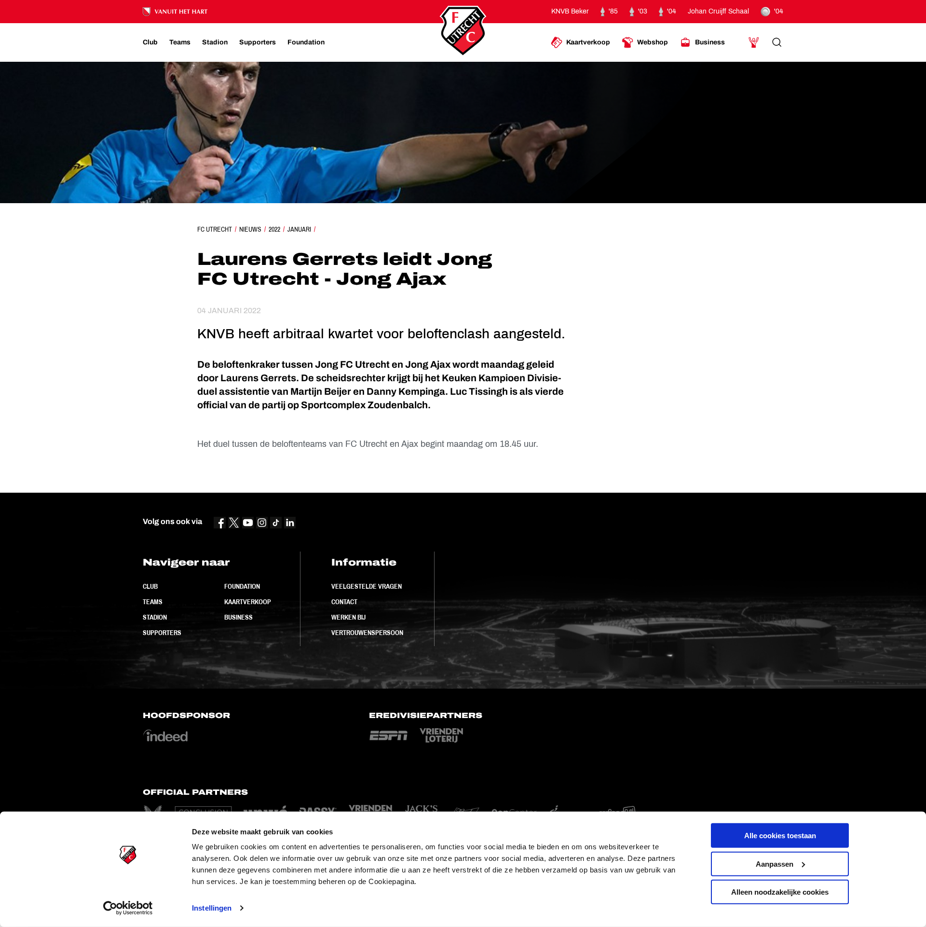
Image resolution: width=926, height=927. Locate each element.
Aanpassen (774, 863)
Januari (299, 229)
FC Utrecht (214, 229)
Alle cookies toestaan (780, 835)
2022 (274, 229)
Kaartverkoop (247, 601)
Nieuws (250, 229)
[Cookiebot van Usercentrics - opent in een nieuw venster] (128, 908)
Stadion (155, 617)
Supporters (162, 632)
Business (238, 617)
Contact (344, 601)
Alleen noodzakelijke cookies (780, 892)
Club (150, 586)
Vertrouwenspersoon (367, 632)
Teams (153, 601)
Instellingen (212, 908)
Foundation (242, 586)
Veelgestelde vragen (366, 586)
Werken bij (348, 617)
